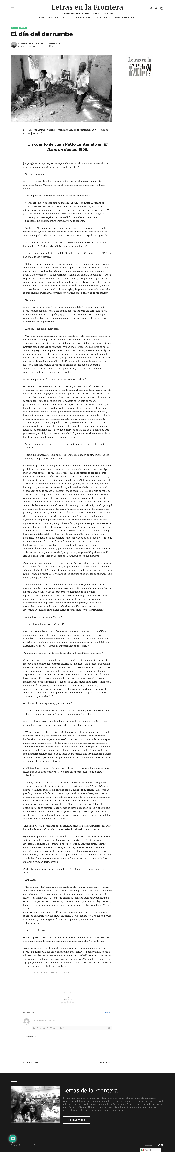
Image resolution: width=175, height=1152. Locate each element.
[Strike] (44, 1028)
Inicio (41, 17)
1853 (33, 972)
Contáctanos (76, 1120)
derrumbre (42, 972)
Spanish (147, 1150)
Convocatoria (82, 17)
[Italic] (37, 1028)
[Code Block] (57, 1028)
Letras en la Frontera (87, 7)
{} (64, 1028)
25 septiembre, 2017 (27, 46)
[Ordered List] (47, 1028)
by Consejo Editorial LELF (32, 43)
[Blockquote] (54, 1028)
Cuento (15, 28)
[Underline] (40, 1028)
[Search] (19, 8)
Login (109, 1012)
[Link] (60, 1028)
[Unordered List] (50, 1028)
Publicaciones (102, 17)
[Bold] (34, 1028)
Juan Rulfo (55, 972)
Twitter (156, 8)
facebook (151, 8)
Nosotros (53, 17)
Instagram (161, 8)
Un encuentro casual (125, 17)
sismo (66, 972)
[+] (67, 1028)
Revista (66, 17)
